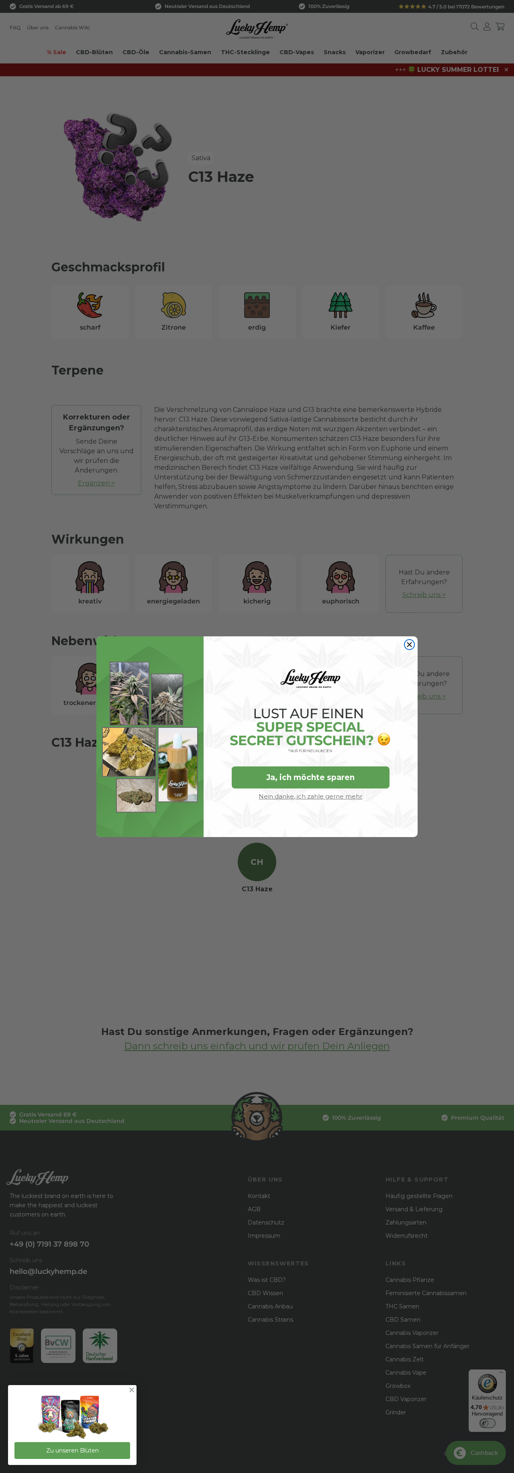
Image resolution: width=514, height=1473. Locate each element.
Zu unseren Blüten (72, 1450)
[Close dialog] (409, 645)
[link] (72, 1418)
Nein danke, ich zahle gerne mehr (310, 796)
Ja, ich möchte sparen (310, 777)
